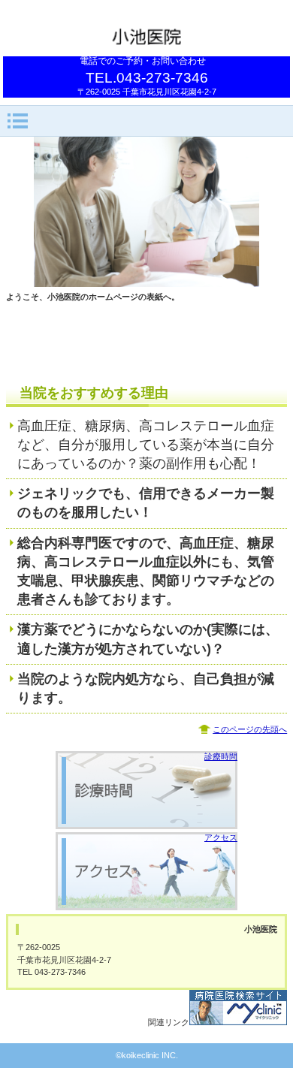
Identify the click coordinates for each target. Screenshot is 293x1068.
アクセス (220, 837)
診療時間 (220, 756)
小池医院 (146, 36)
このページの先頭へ (250, 729)
